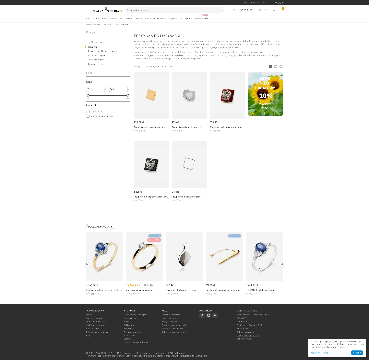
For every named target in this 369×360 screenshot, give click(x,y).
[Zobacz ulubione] (267, 10)
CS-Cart (140, 353)
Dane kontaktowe (94, 318)
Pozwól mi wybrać (319, 352)
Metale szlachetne (170, 318)
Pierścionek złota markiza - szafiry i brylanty (104, 290)
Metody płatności (131, 318)
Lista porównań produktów (136, 342)
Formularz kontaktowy (96, 321)
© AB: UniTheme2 (176, 353)
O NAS (244, 2)
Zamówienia (129, 335)
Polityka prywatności (133, 332)
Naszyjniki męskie (96, 59)
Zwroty (127, 321)
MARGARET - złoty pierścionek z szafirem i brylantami (262, 290)
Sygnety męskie (95, 64)
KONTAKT (267, 2)
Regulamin (129, 328)
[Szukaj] (224, 10)
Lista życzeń (129, 339)
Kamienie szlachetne (171, 314)
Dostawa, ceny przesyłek (135, 314)
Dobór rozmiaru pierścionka (174, 332)
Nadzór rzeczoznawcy (96, 325)
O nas (89, 314)
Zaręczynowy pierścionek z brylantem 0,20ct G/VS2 (139, 290)
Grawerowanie (92, 328)
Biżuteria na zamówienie (97, 332)
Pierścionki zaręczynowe (172, 328)
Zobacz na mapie (245, 339)
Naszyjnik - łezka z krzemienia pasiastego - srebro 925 (181, 290)
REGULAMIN (255, 2)
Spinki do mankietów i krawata (102, 51)
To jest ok (357, 352)
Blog (88, 335)
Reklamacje (129, 325)
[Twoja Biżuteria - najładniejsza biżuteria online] (107, 10)
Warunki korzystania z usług (185, 355)
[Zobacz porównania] (260, 10)
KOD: (136, 131)
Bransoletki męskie (96, 55)
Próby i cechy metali (171, 321)
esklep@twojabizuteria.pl (248, 335)
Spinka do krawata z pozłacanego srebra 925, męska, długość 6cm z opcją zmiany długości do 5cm (223, 290)
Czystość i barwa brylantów (174, 325)
